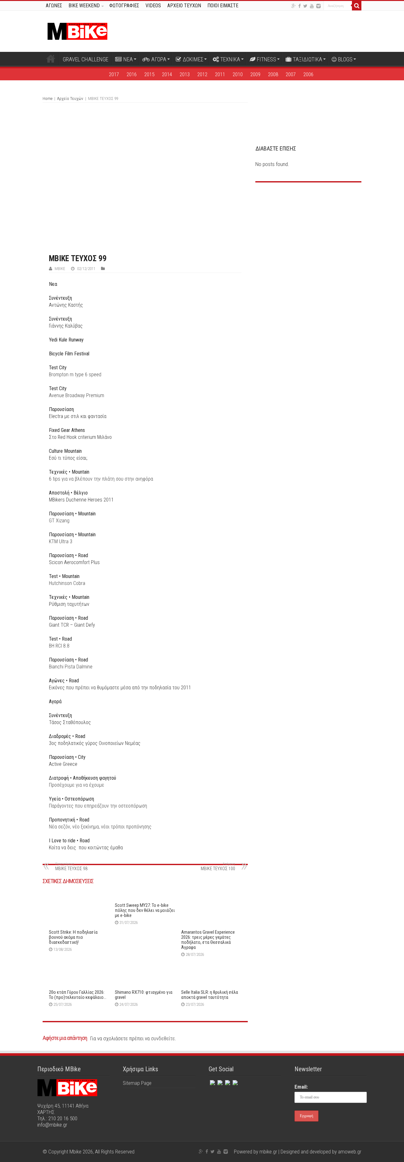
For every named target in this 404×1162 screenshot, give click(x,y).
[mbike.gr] (77, 30)
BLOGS (345, 59)
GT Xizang (59, 521)
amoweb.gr (349, 1151)
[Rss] (234, 1081)
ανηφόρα (144, 479)
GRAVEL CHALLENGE (85, 59)
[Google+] (293, 6)
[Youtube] (311, 6)
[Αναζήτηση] (356, 5)
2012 (202, 74)
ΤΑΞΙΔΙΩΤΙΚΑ (307, 59)
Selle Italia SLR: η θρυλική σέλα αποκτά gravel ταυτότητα (209, 994)
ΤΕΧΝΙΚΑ (230, 59)
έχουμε (96, 785)
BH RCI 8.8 (59, 646)
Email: (301, 1087)
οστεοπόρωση (132, 806)
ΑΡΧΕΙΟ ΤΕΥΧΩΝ (184, 6)
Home (47, 98)
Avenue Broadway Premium (76, 395)
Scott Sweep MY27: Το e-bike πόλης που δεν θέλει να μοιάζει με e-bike (145, 910)
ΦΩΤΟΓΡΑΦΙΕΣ (124, 6)
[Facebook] (299, 6)
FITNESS (266, 59)
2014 (167, 74)
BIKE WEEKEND (84, 6)
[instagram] (318, 6)
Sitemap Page (137, 1083)
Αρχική (51, 58)
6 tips (91, 479)
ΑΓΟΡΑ (158, 59)
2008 (273, 74)
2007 (291, 74)
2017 (114, 74)
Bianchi (62, 667)
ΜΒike (60, 268)
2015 (149, 74)
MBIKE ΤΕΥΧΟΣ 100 (218, 866)
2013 (185, 74)
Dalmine (84, 667)
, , (100, 827)
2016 (132, 74)
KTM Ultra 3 (60, 541)
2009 (255, 74)
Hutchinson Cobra (67, 583)
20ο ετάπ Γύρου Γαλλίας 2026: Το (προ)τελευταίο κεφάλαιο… (77, 994)
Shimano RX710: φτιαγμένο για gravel (143, 994)
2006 (308, 74)
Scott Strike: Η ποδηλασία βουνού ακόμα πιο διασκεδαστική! (73, 937)
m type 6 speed (75, 375)
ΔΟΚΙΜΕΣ (193, 59)
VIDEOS (153, 6)
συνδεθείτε (163, 1038)
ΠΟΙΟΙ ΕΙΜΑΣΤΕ (222, 6)
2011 (220, 74)
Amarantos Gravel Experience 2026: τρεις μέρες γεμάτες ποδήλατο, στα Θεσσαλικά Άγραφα (208, 939)
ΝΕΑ (128, 59)
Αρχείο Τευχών (70, 98)
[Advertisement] (308, 234)
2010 (238, 74)
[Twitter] (305, 6)
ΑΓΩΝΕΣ (54, 6)
